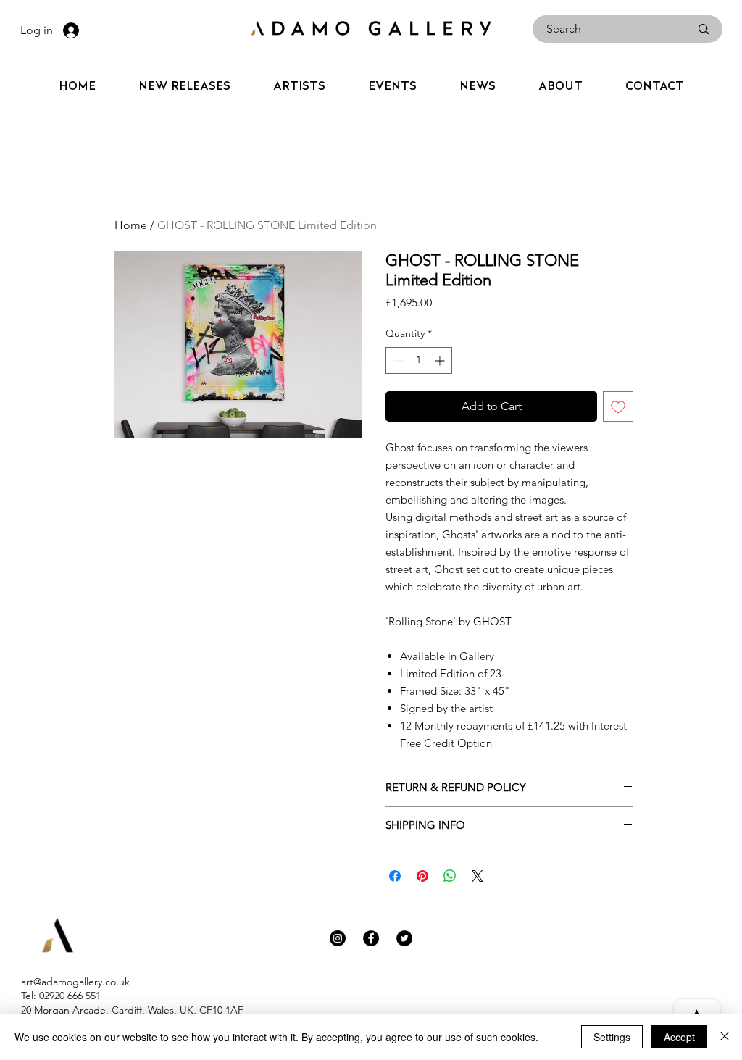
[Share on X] (477, 876)
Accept (679, 1037)
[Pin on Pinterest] (422, 876)
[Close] (724, 1036)
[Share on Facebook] (395, 876)
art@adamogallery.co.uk (75, 981)
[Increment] (441, 360)
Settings (611, 1037)
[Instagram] (338, 938)
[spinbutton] (419, 360)
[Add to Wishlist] (618, 406)
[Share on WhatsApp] (450, 876)
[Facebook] (371, 938)
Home (130, 225)
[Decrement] (397, 360)
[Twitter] (404, 938)
